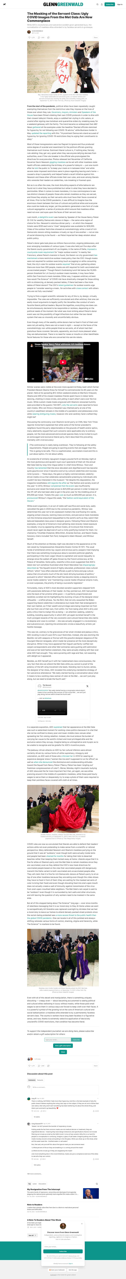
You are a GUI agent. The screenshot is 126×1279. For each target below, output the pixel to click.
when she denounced (43, 762)
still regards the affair (57, 483)
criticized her (67, 756)
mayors (65, 112)
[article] (63, 1194)
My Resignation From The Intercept (43, 1189)
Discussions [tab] (42, 1184)
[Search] (97, 4)
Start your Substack (58, 1270)
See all (31, 1235)
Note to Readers (34, 1205)
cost (61, 495)
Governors (56, 112)
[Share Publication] (102, 4)
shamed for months (54, 856)
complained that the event (62, 486)
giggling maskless (58, 162)
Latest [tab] (35, 1184)
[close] (81, 1223)
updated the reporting (41, 133)
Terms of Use (72, 1256)
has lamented (41, 468)
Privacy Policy (78, 1258)
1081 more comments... (34, 1174)
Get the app (73, 1270)
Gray (33, 1098)
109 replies (37, 1165)
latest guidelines (66, 285)
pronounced (32, 498)
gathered (37, 127)
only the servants (69, 405)
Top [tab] (29, 1184)
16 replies (37, 1117)
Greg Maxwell (36, 1124)
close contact (82, 288)
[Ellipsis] (97, 1098)
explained (58, 727)
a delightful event (46, 217)
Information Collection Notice (62, 1258)
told (36, 168)
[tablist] (35, 1080)
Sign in (119, 4)
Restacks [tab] (40, 1080)
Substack (53, 1275)
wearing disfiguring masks (44, 414)
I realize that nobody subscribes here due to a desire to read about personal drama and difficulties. (52, 1208)
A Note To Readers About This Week (44, 1220)
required (66, 264)
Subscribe (109, 4)
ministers (73, 112)
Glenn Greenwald (37, 31)
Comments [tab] (31, 1080)
